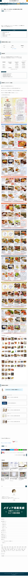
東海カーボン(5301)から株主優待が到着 (13, 397)
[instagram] (14, 500)
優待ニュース (4, 527)
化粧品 (14, 549)
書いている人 (12, 573)
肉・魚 (6, 550)
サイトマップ (21, 573)
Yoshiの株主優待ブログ (14, 0)
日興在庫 (4, 530)
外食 (16, 549)
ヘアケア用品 (2, 549)
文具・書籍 (19, 549)
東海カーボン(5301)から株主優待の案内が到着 (14, 421)
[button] (3, 449)
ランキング (4, 532)
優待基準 (4, 33)
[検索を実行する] (26, 486)
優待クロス (4, 534)
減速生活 (3, 542)
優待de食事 (4, 537)
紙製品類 (4, 550)
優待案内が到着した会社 (6, 32)
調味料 (17, 550)
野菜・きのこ (20, 550)
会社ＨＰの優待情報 (14, 48)
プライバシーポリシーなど (7, 573)
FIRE (3, 539)
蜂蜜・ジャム (14, 550)
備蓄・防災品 (11, 549)
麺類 (4, 551)
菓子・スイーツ (10, 550)
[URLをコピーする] (25, 449)
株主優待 (4, 521)
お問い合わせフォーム (17, 573)
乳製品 (6, 549)
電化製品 (23, 550)
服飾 (24, 549)
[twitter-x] (13, 500)
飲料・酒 (2, 551)
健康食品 (8, 549)
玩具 (1, 550)
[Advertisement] (14, 18)
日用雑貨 (22, 549)
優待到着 (4, 524)
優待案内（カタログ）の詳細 (6, 34)
